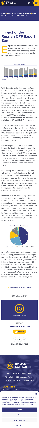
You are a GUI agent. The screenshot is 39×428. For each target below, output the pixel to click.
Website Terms (26, 374)
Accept (19, 410)
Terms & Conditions (12, 374)
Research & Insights (20, 287)
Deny (19, 415)
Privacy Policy (9, 377)
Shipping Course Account (13, 380)
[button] (36, 394)
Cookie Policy (18, 425)
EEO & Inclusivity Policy (24, 377)
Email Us (21, 331)
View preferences (19, 420)
